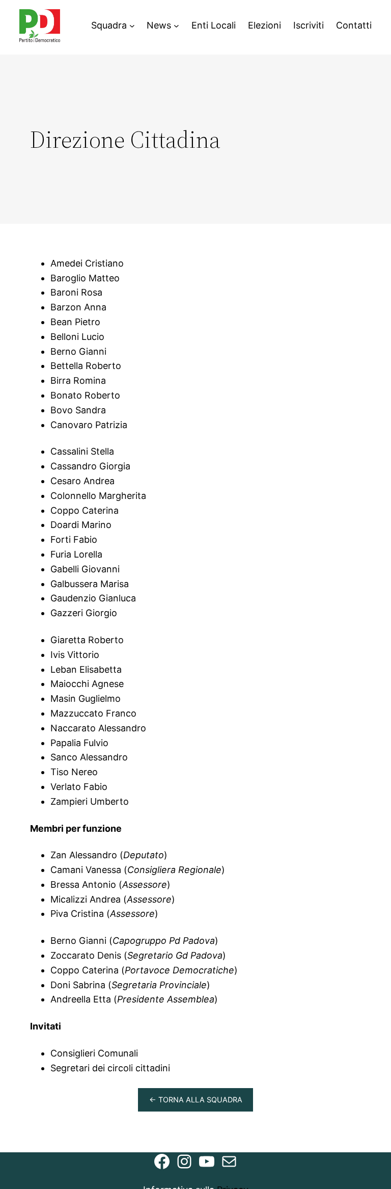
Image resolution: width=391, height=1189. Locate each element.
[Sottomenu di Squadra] (132, 26)
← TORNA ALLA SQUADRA (195, 1099)
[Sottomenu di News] (176, 26)
